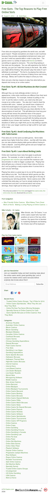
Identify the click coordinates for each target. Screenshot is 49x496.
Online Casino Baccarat (14, 391)
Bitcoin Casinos (11, 327)
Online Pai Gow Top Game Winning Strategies (23, 308)
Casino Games (11, 339)
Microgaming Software (14, 377)
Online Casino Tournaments (16, 418)
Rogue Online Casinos (14, 457)
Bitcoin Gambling (12, 329)
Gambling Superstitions (14, 352)
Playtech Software (12, 448)
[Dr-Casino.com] (10, 2)
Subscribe (39, 284)
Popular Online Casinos (14, 450)
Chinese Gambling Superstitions (17, 341)
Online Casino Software (14, 414)
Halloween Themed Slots (15, 359)
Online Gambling (12, 427)
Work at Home (11, 478)
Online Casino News (13, 405)
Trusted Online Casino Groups (17, 468)
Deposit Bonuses (12, 343)
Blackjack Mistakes (12, 332)
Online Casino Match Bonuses (17, 402)
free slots (13, 193)
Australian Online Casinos (15, 325)
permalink (29, 193)
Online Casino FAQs (13, 400)
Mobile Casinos (11, 380)
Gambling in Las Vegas (14, 350)
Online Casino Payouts (14, 409)
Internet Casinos (12, 364)
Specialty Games (12, 466)
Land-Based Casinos (13, 368)
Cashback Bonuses (13, 336)
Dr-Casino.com (8, 489)
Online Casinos (11, 423)
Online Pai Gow (11, 437)
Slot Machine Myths (13, 464)
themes (32, 60)
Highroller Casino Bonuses (15, 361)
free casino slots (37, 191)
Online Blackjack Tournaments (17, 389)
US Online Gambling (13, 473)
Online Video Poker (13, 446)
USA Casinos (10, 475)
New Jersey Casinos (13, 382)
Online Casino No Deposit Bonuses (18, 407)
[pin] (19, 293)
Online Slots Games (13, 443)
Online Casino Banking (14, 393)
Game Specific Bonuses (14, 355)
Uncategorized (11, 471)
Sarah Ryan (22, 16)
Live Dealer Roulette (13, 373)
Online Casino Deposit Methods (17, 398)
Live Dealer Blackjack (13, 370)
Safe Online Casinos (13, 462)
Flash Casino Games (13, 345)
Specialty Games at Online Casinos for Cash (22, 310)
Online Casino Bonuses (14, 396)
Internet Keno (11, 366)
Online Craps (10, 425)
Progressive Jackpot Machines (17, 452)
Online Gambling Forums (15, 430)
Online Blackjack (12, 386)
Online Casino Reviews (14, 411)
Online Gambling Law (13, 434)
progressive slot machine (11, 159)
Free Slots (21, 191)
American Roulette (12, 323)
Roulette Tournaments (14, 459)
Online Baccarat (11, 384)
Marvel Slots (10, 375)
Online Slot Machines (13, 441)
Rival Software (11, 455)
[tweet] (15, 293)
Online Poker (10, 439)
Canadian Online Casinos (15, 334)
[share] (12, 293)
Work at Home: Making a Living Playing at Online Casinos (25, 204)
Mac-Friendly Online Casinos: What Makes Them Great (23, 202)
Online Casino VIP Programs (16, 421)
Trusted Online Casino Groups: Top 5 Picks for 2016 (25, 301)
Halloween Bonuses (13, 357)
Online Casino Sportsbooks (16, 416)
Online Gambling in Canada (16, 432)
